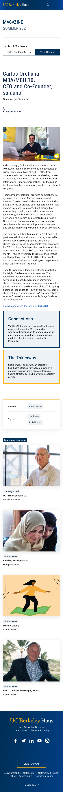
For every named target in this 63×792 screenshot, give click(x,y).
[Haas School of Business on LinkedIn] (31, 740)
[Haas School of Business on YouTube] (39, 740)
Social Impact (35, 422)
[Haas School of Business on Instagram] (47, 740)
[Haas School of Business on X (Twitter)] (23, 740)
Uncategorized (11, 491)
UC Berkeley (43, 773)
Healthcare (34, 416)
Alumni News (35, 406)
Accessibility (25, 776)
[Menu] (56, 5)
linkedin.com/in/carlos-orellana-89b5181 (25, 306)
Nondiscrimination (44, 776)
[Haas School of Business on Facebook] (15, 740)
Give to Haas (32, 763)
